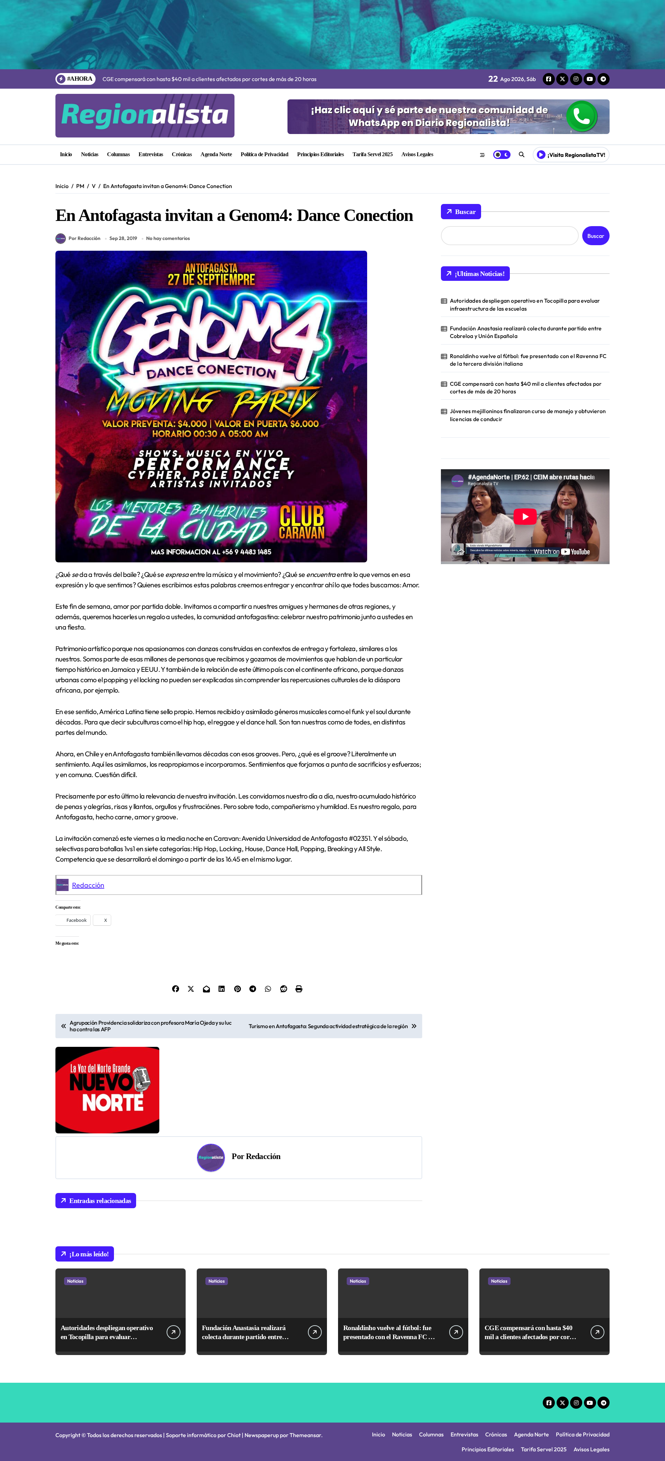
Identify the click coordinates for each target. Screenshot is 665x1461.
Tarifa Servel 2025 (372, 154)
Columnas (118, 154)
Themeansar (305, 1435)
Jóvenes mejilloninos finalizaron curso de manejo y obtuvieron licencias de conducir (528, 415)
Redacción (88, 885)
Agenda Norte (216, 154)
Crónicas (182, 154)
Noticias (89, 154)
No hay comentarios (168, 238)
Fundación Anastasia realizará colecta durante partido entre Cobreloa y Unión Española (526, 332)
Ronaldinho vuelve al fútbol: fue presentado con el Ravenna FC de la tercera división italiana (528, 360)
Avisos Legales (417, 154)
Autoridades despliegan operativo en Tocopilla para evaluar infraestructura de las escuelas (525, 304)
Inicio (66, 154)
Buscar (465, 211)
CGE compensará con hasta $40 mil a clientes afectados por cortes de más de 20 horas (526, 387)
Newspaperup (262, 1435)
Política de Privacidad (264, 154)
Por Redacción (84, 238)
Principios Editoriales (320, 154)
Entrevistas (151, 154)
